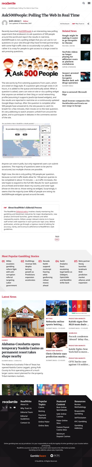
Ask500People (25, 31)
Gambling (73, 333)
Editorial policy (22, 211)
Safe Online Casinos (61, 415)
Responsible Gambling (80, 412)
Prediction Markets (77, 318)
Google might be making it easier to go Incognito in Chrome (70, 39)
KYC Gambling (81, 421)
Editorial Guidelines (24, 417)
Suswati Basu (7, 361)
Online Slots (43, 425)
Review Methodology (80, 405)
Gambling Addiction (79, 426)
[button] (83, 3)
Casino (5, 340)
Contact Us (25, 422)
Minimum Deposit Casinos (63, 435)
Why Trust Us (26, 408)
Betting (49, 318)
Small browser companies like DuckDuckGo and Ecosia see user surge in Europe (76, 103)
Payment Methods (42, 416)
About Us (24, 404)
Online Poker (43, 421)
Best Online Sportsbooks (62, 408)
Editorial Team (26, 412)
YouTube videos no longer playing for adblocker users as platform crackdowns (70, 58)
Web (56, 239)
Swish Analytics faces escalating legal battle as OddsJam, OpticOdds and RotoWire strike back (66, 272)
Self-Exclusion (80, 417)
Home (4, 8)
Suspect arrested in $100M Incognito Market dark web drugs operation (70, 78)
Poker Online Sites (62, 421)
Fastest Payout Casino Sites (63, 428)
